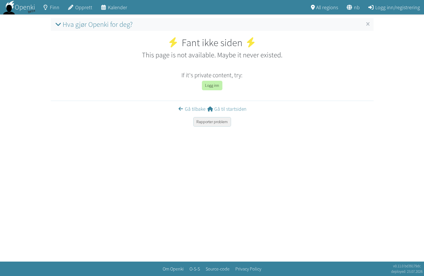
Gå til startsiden (230, 109)
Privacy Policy (248, 269)
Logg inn (212, 85)
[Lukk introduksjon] (368, 24)
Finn (54, 7)
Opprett (83, 7)
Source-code (218, 269)
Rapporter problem (212, 121)
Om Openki (173, 269)
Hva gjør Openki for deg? (98, 24)
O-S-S (195, 269)
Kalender (117, 7)
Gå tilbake (195, 109)
